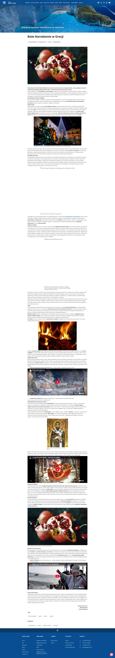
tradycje (51, 616)
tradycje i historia (47, 625)
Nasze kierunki (66, 2)
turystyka (55, 625)
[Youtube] (109, 2)
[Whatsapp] (101, 2)
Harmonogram (74, 2)
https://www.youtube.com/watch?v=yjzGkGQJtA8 (39, 400)
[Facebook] (98, 2)
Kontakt (80, 2)
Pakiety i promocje (35, 2)
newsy (39, 625)
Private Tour (46, 2)
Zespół (56, 2)
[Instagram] (104, 2)
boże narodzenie (32, 616)
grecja (40, 616)
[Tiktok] (106, 2)
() (72, 216)
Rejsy (41, 2)
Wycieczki (27, 2)
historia (45, 616)
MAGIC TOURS (12, 2)
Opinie (60, 2)
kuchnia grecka (32, 625)
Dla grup (52, 2)
